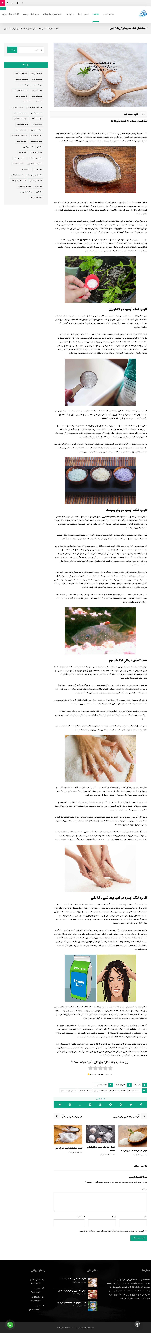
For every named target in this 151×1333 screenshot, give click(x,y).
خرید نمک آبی (37, 85)
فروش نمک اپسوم (22, 124)
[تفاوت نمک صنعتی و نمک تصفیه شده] (92, 1282)
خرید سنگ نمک (37, 79)
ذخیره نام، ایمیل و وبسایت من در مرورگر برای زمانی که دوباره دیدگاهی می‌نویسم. (111, 1231)
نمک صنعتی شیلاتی (36, 181)
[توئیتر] (17, 3)
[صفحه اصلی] (57, 29)
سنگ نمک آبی (27, 102)
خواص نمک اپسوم (138, 1155)
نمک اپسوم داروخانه (36, 158)
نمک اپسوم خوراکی (85, 1091)
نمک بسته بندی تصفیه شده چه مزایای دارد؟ (71, 1303)
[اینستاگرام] (12, 3)
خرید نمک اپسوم (37, 90)
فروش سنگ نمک (36, 119)
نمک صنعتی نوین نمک (19, 181)
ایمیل (113, 1216)
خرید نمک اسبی (24, 85)
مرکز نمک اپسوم (21, 141)
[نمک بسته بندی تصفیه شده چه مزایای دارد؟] (92, 1306)
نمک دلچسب (38, 169)
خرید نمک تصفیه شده (20, 90)
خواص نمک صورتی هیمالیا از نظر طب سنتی (72, 1291)
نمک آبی (39, 147)
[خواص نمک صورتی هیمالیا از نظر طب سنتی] (92, 1294)
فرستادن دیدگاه (139, 1238)
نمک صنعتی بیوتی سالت (34, 175)
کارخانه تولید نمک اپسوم (117, 1091)
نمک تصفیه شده (18, 164)
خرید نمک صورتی (21, 96)
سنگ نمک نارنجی (36, 113)
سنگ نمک (39, 102)
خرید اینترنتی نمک (21, 74)
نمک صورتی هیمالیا (24, 186)
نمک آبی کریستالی (36, 152)
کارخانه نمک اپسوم (100, 1085)
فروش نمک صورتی (36, 130)
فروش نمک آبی (37, 124)
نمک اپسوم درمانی (19, 158)
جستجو (12, 50)
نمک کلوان (39, 192)
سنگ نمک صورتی (17, 107)
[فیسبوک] (22, 3)
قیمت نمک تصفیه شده (19, 136)
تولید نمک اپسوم (134, 1091)
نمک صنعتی (26, 169)
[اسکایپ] (7, 3)
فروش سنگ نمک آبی (20, 119)
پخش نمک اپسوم (26, 192)
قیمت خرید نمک (21, 130)
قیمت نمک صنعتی (36, 141)
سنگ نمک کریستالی (20, 113)
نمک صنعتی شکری (17, 175)
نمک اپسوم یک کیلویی (68, 1091)
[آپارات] (2, 3)
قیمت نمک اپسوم (36, 136)
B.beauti (137, 1085)
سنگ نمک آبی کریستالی (34, 107)
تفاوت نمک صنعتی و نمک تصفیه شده (74, 1279)
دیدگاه (144, 1189)
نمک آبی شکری (28, 147)
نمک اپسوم (22, 152)
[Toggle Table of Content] (142, 114)
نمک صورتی (38, 186)
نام (146, 1216)
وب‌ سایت (81, 1216)
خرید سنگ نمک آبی (22, 79)
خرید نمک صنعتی (36, 96)
